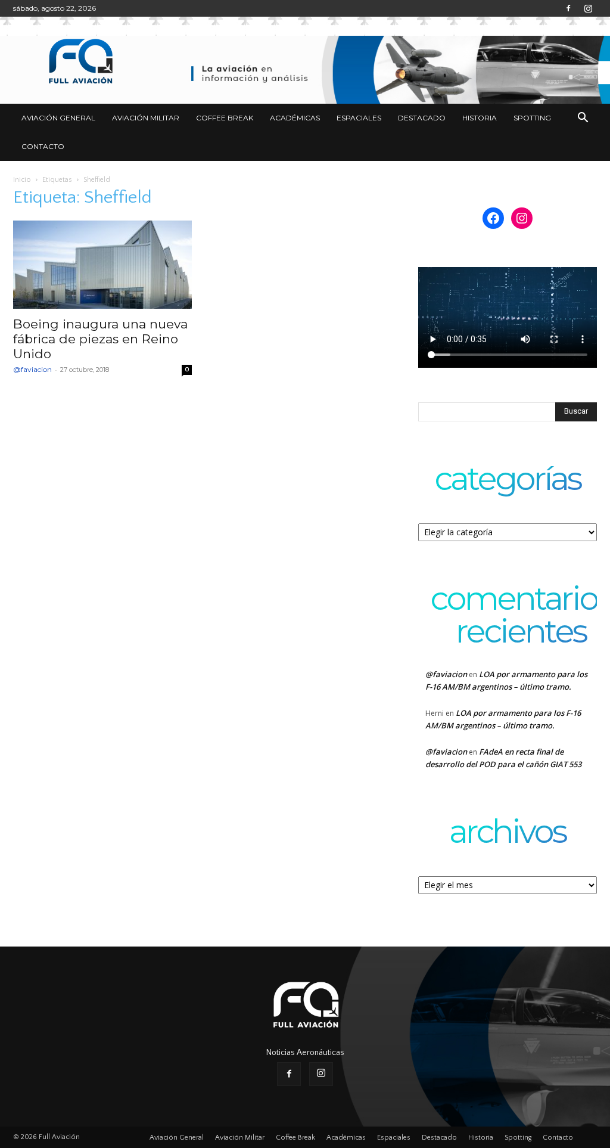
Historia (479, 117)
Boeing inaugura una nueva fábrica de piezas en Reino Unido (100, 339)
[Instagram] (588, 8)
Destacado (422, 117)
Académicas (295, 117)
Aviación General (58, 117)
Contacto (42, 146)
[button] (582, 119)
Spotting (532, 117)
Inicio (22, 180)
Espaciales (359, 117)
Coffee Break (224, 117)
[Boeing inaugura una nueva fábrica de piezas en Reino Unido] (102, 265)
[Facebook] (568, 8)
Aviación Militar (145, 117)
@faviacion (32, 369)
